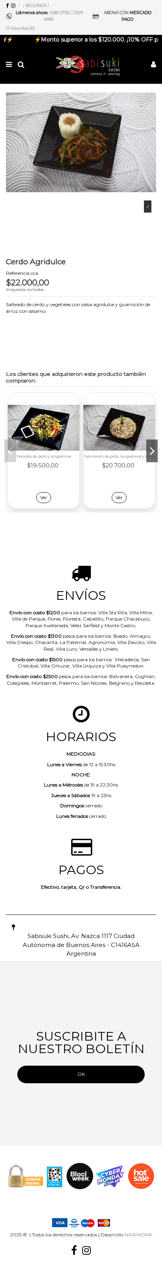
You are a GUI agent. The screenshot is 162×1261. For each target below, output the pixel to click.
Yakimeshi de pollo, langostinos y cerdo (119, 456)
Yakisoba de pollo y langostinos (43, 456)
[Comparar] (73, 416)
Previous (10, 450)
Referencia (17, 273)
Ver (43, 497)
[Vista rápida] (73, 429)
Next (152, 450)
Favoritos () (22, 28)
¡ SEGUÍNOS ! (36, 5)
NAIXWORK (138, 1235)
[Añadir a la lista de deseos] (73, 404)
